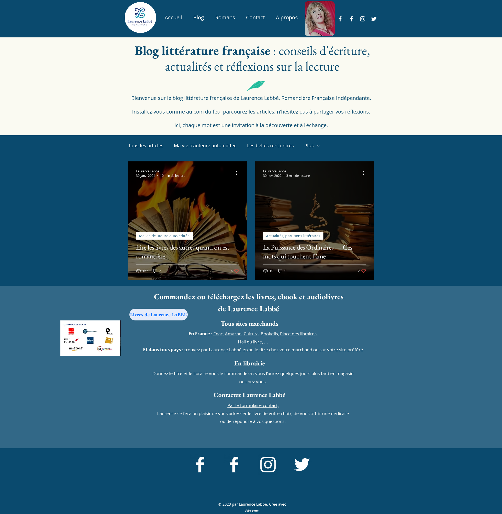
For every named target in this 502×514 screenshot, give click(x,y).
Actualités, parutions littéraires (293, 235)
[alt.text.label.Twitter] (373, 18)
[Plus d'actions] (238, 173)
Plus (309, 145)
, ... (253, 342)
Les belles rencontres (270, 145)
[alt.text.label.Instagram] (362, 18)
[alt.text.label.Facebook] (340, 18)
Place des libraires (298, 334)
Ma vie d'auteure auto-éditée (205, 145)
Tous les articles (145, 145)
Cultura (251, 334)
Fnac (218, 334)
